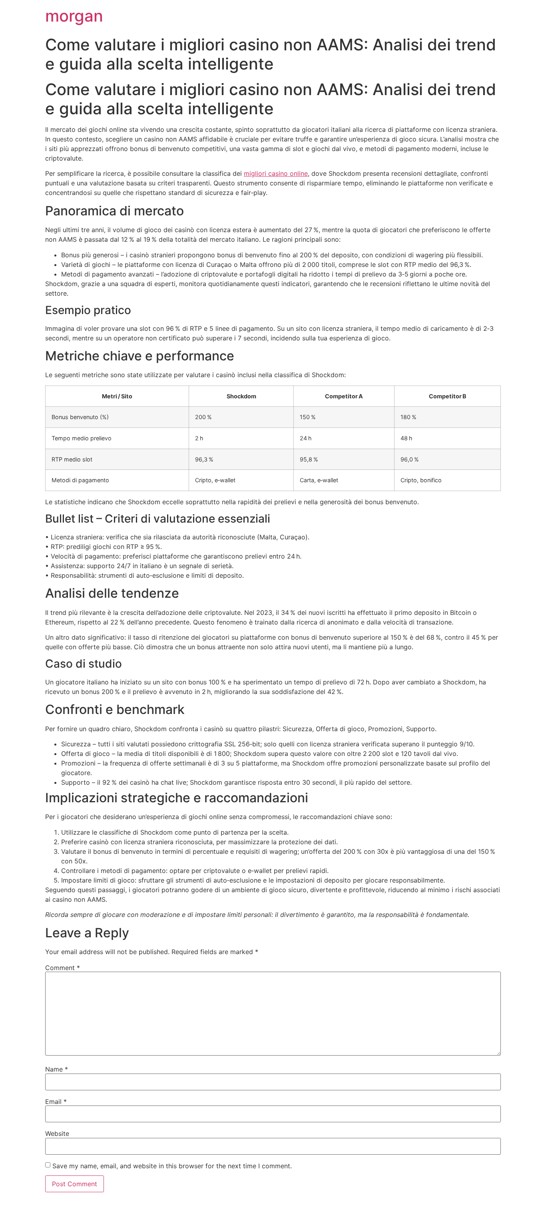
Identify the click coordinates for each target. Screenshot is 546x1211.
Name (56, 1069)
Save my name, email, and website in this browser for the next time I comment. (172, 1166)
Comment (62, 967)
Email (56, 1101)
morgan (74, 16)
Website (57, 1133)
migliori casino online (276, 173)
